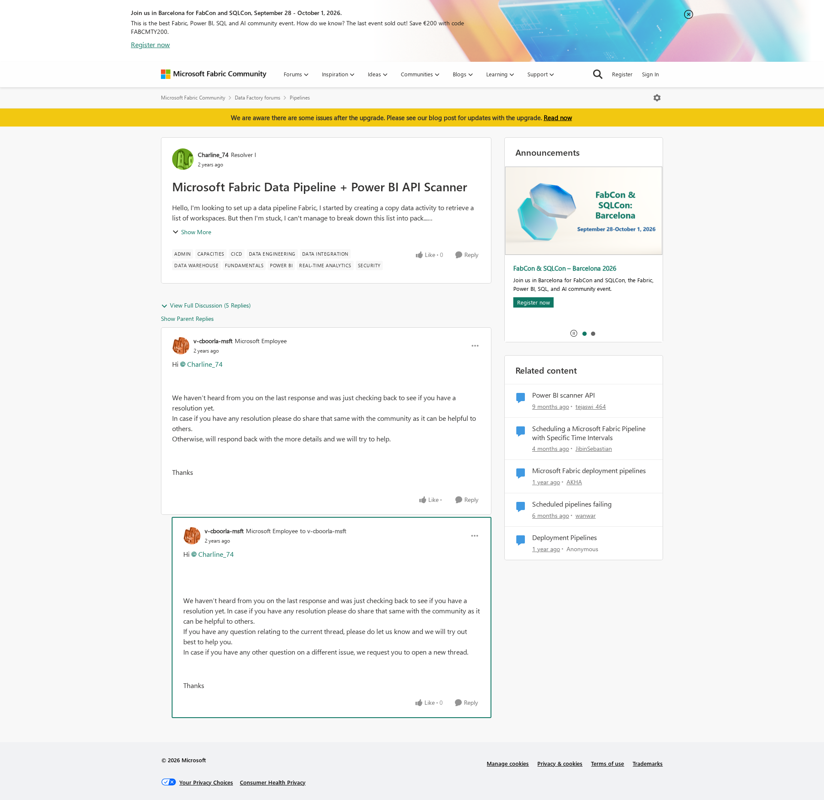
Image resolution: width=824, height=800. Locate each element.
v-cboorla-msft (213, 341)
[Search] (598, 74)
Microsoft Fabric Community (193, 97)
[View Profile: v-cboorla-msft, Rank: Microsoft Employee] (180, 345)
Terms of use (607, 763)
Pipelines (300, 97)
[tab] (584, 333)
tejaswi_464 (591, 406)
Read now (558, 117)
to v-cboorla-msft (323, 531)
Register (622, 74)
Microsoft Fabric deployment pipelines (589, 470)
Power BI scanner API (563, 395)
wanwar (586, 515)
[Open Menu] (657, 98)
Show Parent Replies (187, 318)
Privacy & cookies (559, 763)
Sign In (650, 74)
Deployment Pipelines (564, 537)
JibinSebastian (594, 448)
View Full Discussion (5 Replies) (210, 305)
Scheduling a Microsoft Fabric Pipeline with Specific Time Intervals (588, 433)
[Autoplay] (574, 333)
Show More (196, 232)
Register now (150, 44)
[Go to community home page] (214, 74)
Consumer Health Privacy (273, 782)
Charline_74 (213, 155)
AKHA (574, 482)
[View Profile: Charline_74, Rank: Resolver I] (183, 159)
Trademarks (648, 763)
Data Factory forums (257, 97)
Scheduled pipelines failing (572, 504)
